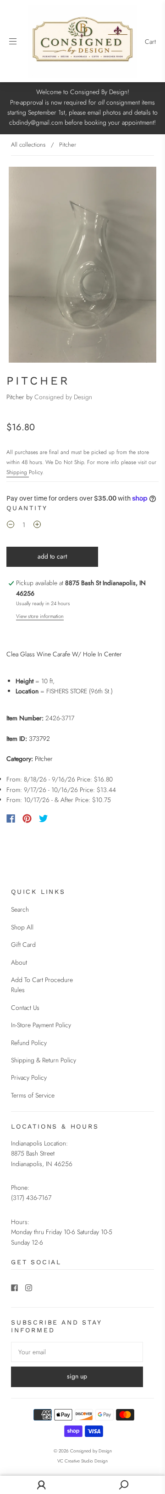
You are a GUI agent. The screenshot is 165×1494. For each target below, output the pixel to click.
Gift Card (23, 944)
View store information (40, 616)
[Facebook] (11, 818)
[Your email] (77, 1352)
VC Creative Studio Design (82, 1460)
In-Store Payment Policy (41, 1024)
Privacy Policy (29, 1077)
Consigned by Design (63, 396)
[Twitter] (43, 818)
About (19, 962)
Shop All (22, 927)
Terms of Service (33, 1095)
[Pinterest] (27, 818)
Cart (150, 41)
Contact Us (25, 1007)
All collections (28, 144)
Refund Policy (29, 1042)
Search (20, 909)
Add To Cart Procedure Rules (42, 984)
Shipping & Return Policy (43, 1060)
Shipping (17, 472)
